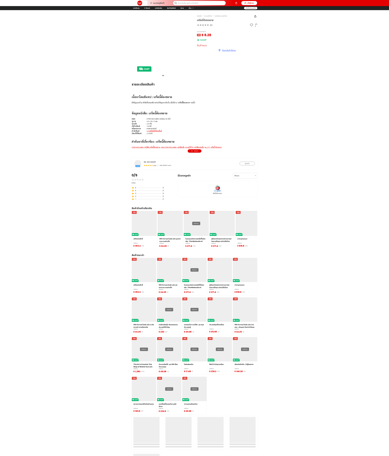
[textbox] (194, 120)
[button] (250, 8)
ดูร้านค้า (247, 163)
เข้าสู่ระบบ (250, 3)
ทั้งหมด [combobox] (236, 176)
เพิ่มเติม (196, 151)
